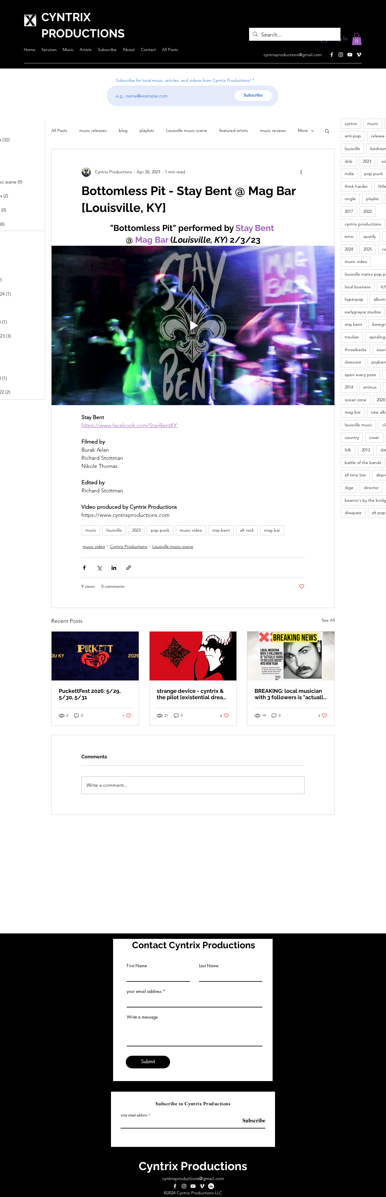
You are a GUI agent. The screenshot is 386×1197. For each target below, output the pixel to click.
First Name (137, 966)
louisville (114, 530)
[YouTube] (350, 55)
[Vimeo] (359, 55)
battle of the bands (363, 462)
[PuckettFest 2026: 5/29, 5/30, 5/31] (95, 656)
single (350, 198)
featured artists (233, 130)
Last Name (208, 966)
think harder (356, 186)
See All (328, 620)
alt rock (247, 530)
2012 (366, 450)
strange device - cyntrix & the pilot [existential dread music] (191, 694)
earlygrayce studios (363, 312)
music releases (93, 130)
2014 (349, 387)
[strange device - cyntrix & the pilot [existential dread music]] (193, 656)
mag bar (272, 530)
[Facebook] (332, 55)
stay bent (221, 530)
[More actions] (301, 172)
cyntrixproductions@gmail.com (293, 54)
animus (370, 387)
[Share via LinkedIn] (114, 568)
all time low (355, 475)
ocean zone (355, 399)
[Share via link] (128, 568)
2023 (136, 530)
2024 (349, 249)
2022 (367, 211)
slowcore (353, 362)
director (371, 487)
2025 (367, 249)
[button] (357, 39)
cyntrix (351, 123)
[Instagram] (341, 55)
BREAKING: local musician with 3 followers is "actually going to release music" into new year (290, 694)
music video (191, 530)
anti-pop (353, 136)
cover (374, 437)
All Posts (59, 130)
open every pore (360, 374)
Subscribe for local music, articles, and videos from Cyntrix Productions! (183, 80)
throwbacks (355, 349)
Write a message (142, 1017)
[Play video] (193, 325)
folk (348, 450)
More (303, 130)
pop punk (160, 530)
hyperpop (354, 299)
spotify (369, 236)
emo (349, 236)
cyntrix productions (363, 224)
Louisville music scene (186, 130)
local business (358, 287)
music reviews (273, 130)
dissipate (353, 512)
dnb (349, 161)
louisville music (358, 424)
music (90, 530)
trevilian (352, 337)
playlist (372, 198)
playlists (147, 130)
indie (349, 173)
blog (123, 130)
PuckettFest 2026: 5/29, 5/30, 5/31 (90, 694)
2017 (349, 211)
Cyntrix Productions (128, 546)
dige (349, 487)
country (352, 437)
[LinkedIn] (211, 1186)
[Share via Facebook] (84, 568)
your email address (144, 991)
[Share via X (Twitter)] (99, 568)
